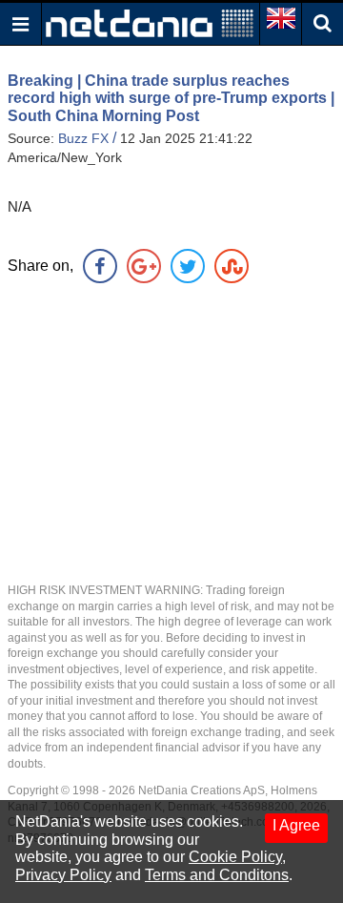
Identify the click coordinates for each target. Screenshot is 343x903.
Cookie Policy (235, 857)
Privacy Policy (63, 875)
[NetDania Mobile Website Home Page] (149, 22)
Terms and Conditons (217, 875)
